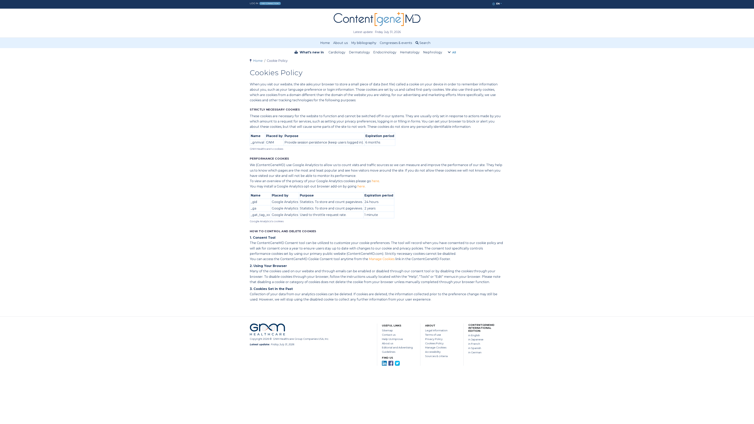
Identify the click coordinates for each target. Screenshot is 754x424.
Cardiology (337, 52)
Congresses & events (396, 43)
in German (474, 352)
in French (474, 343)
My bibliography (363, 43)
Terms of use (433, 334)
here (375, 181)
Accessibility (433, 351)
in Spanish (474, 348)
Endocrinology (384, 52)
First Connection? (270, 3)
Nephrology (432, 52)
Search (424, 43)
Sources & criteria (436, 356)
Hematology (410, 52)
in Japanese (475, 339)
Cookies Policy (434, 343)
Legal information (436, 330)
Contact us (388, 334)
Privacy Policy (434, 339)
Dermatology (359, 52)
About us (340, 43)
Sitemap (387, 330)
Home (325, 43)
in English (474, 335)
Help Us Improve (392, 339)
